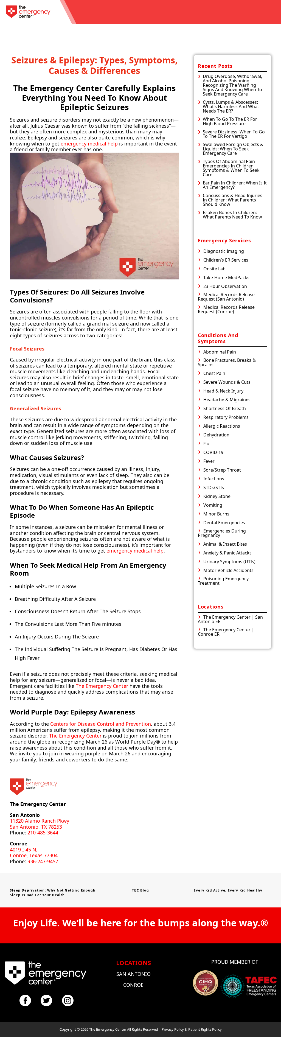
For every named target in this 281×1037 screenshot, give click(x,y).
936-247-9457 (42, 861)
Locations (133, 962)
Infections (213, 479)
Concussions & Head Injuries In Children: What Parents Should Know (232, 199)
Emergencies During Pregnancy (222, 533)
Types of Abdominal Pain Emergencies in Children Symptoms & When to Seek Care (231, 168)
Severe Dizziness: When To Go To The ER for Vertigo (234, 134)
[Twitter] (46, 1000)
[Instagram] (68, 1000)
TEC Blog (140, 890)
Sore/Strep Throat (222, 470)
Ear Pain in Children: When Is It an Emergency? (235, 185)
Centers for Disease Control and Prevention (100, 724)
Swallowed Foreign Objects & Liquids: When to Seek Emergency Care (233, 148)
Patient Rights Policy (205, 1029)
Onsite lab (214, 269)
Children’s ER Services (225, 260)
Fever (209, 461)
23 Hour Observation (225, 286)
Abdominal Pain (219, 352)
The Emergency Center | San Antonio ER (230, 619)
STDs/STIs (213, 488)
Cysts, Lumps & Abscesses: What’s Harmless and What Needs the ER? (231, 106)
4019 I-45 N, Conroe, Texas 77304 (34, 852)
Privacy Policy (173, 1029)
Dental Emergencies (224, 523)
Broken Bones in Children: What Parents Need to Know (232, 214)
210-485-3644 (42, 832)
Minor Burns (216, 514)
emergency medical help (89, 143)
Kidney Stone (217, 496)
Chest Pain (214, 373)
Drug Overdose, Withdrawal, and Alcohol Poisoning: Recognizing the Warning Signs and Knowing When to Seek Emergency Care (232, 85)
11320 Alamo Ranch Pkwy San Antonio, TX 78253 (39, 823)
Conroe (133, 985)
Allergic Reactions (221, 426)
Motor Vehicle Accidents (228, 570)
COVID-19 (213, 452)
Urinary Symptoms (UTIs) (229, 562)
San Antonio (133, 974)
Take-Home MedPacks (226, 278)
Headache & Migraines (227, 400)
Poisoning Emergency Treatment (223, 581)
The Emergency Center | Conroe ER (226, 632)
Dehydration (216, 435)
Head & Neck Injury (223, 391)
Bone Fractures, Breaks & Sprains (227, 363)
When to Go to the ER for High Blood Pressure (230, 121)
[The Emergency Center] (28, 12)
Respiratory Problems (226, 417)
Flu (206, 444)
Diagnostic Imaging (223, 251)
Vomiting (212, 505)
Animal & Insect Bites (225, 544)
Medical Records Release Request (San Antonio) (226, 297)
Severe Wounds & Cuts (227, 382)
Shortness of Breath (224, 408)
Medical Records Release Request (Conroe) (226, 310)
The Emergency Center (102, 686)
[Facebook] (25, 1000)
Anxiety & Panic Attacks (227, 553)
